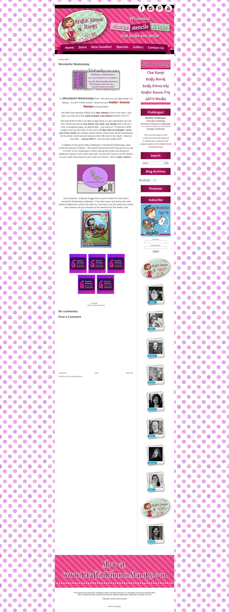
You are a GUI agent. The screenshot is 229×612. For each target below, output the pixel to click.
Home (96, 373)
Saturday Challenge (155, 121)
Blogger (118, 606)
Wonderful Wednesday (98, 305)
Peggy (91, 198)
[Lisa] (78, 273)
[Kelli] (97, 273)
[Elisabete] (86, 294)
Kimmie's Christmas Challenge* (156, 124)
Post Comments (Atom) (74, 376)
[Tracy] (105, 294)
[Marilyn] (116, 273)
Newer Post (63, 373)
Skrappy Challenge (156, 129)
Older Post (129, 373)
